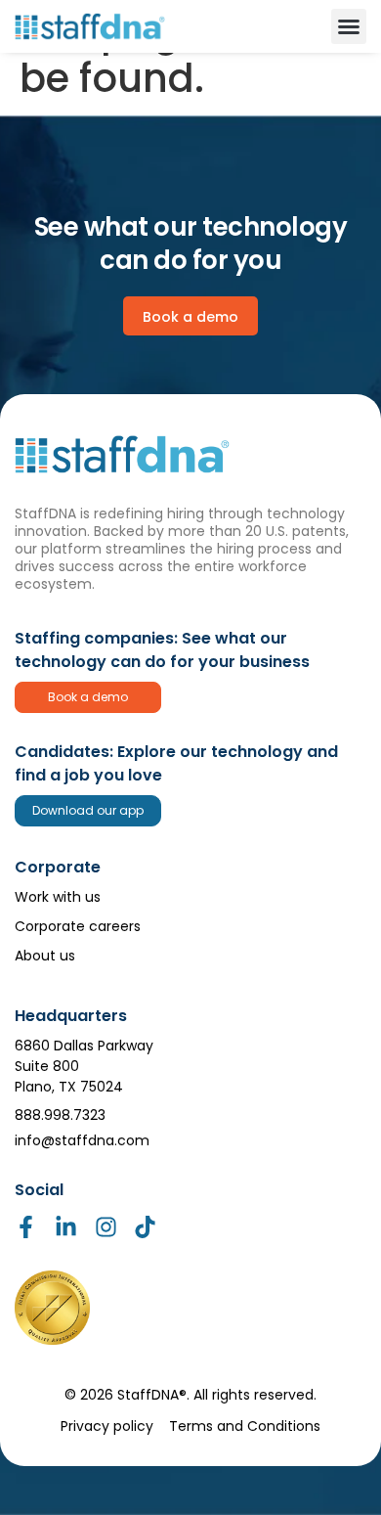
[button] (348, 26)
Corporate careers (78, 926)
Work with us (58, 897)
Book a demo (88, 697)
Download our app (88, 810)
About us (45, 955)
